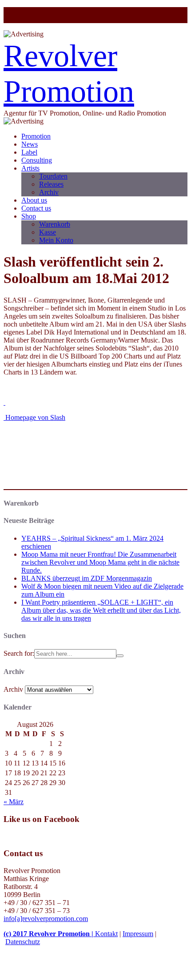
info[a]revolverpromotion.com (46, 918)
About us (34, 200)
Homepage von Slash (34, 417)
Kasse (47, 232)
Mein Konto (56, 240)
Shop (28, 216)
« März (14, 801)
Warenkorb (54, 224)
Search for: (19, 653)
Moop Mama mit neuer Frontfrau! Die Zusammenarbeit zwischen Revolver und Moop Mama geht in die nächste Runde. (100, 562)
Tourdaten (53, 176)
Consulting (36, 160)
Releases (51, 184)
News (29, 144)
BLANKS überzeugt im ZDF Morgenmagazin (86, 578)
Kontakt (106, 933)
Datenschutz (22, 941)
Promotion (36, 136)
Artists (30, 168)
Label (29, 152)
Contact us (36, 208)
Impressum (138, 933)
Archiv (49, 192)
